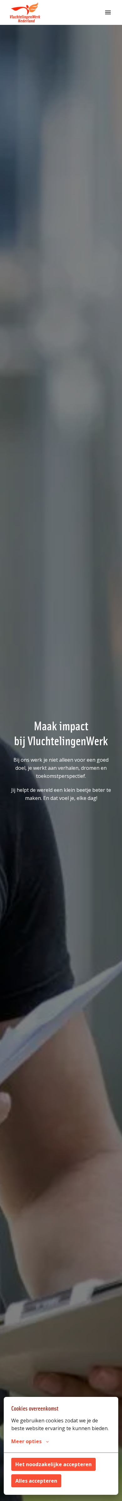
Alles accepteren (36, 1480)
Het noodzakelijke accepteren (53, 1464)
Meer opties (26, 1441)
